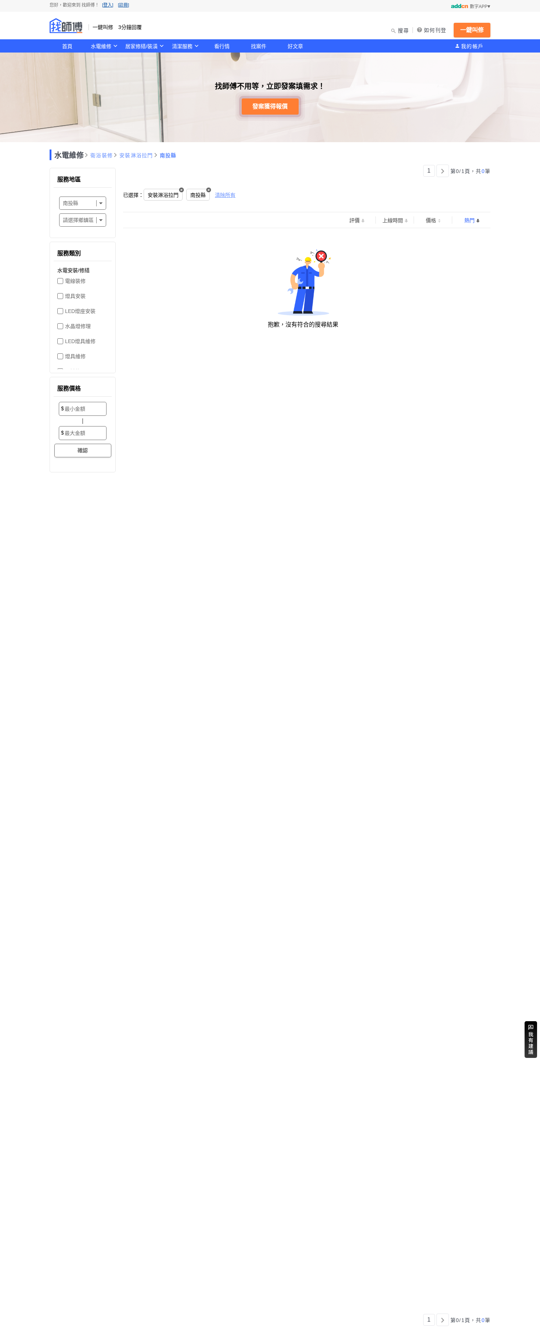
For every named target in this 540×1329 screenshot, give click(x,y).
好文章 (295, 46)
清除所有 (225, 195)
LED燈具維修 (80, 341)
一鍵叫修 (472, 30)
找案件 (258, 46)
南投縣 (168, 155)
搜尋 (403, 30)
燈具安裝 (75, 296)
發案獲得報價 (270, 106)
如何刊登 (435, 30)
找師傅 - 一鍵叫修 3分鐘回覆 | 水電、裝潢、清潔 (66, 25)
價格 (431, 220)
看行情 (222, 46)
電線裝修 (75, 281)
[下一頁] (442, 171)
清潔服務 (182, 46)
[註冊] (123, 5)
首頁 (67, 46)
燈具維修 (75, 356)
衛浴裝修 (101, 155)
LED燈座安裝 (80, 311)
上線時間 (392, 220)
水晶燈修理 (78, 326)
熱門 (469, 220)
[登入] (107, 5)
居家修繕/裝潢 (141, 46)
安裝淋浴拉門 (136, 155)
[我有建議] (531, 1039)
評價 (354, 220)
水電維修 (101, 46)
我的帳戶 (472, 46)
